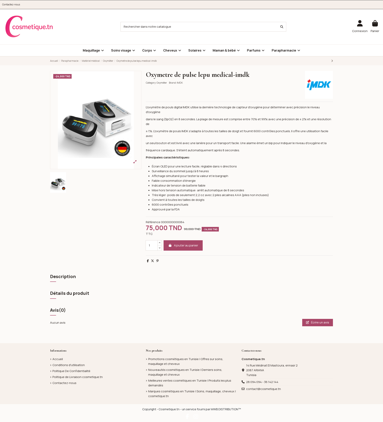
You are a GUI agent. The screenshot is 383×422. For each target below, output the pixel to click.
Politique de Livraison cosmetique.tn (77, 377)
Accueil (57, 359)
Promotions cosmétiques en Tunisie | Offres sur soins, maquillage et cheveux (185, 361)
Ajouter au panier (186, 245)
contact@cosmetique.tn (263, 389)
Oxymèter (162, 82)
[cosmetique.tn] (29, 26)
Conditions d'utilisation (68, 365)
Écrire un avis (319, 322)
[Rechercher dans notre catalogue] (281, 27)
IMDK (180, 82)
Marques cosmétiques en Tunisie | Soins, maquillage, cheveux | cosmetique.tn (192, 393)
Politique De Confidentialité (71, 371)
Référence (153, 222)
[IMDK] (319, 84)
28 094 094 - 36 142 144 (262, 382)
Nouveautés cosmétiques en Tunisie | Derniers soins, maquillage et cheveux (185, 372)
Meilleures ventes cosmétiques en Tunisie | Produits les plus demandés (189, 382)
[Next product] (332, 61)
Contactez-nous (11, 4)
